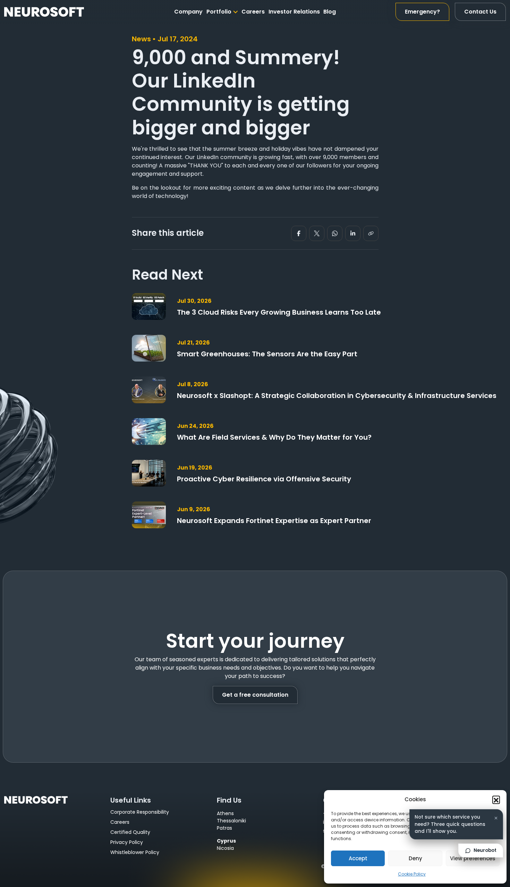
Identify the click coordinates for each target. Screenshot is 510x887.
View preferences (472, 858)
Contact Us (480, 12)
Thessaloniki (231, 820)
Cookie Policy (412, 874)
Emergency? (422, 12)
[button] (496, 799)
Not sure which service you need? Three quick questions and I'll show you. (450, 824)
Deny (415, 858)
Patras (224, 827)
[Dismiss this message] (496, 818)
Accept (358, 858)
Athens (225, 813)
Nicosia (225, 848)
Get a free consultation (255, 695)
